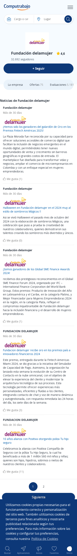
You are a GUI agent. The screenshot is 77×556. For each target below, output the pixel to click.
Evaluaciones (62, 85)
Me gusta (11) (15, 471)
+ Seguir (39, 68)
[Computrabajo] (17, 7)
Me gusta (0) (14, 240)
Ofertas (36, 85)
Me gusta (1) (14, 179)
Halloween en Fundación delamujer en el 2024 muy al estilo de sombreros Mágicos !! (37, 210)
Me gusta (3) (14, 410)
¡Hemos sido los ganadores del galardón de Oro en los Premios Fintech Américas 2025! (37, 129)
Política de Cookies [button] (44, 539)
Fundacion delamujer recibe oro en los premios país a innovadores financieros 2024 (36, 352)
